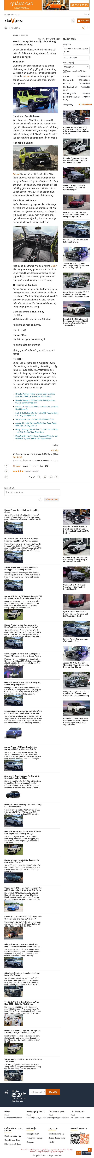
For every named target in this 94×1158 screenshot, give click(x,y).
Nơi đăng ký (68, 62)
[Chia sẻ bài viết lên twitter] (6, 471)
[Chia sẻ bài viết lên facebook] (6, 465)
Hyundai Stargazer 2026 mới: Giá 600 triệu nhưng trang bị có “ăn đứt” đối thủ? (75, 160)
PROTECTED (86, 1153)
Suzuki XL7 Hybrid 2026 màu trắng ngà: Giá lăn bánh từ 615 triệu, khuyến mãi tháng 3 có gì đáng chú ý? (23, 598)
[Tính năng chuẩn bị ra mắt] (47, 5)
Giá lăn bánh (69, 39)
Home (15, 35)
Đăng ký (53, 1092)
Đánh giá (24, 35)
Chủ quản (30, 1142)
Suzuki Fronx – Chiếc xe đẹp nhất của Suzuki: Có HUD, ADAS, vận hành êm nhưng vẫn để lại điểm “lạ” (20, 749)
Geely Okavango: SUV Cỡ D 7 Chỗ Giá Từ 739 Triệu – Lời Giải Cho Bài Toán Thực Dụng (76, 294)
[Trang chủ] (13, 20)
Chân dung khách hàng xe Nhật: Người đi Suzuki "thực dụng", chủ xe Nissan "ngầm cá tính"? (22, 656)
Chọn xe (67, 44)
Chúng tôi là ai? (32, 1134)
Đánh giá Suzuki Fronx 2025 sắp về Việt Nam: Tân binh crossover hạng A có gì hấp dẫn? (22, 946)
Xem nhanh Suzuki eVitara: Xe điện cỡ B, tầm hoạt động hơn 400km (22, 777)
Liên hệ (51, 1142)
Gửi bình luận (52, 499)
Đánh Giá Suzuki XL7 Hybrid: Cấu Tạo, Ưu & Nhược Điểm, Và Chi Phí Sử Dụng (22, 1032)
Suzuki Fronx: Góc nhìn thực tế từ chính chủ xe (34, 419)
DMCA (79, 1153)
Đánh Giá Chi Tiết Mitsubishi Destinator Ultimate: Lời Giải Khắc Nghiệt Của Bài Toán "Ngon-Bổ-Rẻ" (75, 322)
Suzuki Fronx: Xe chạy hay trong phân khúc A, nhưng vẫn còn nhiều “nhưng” (21, 626)
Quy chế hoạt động (12, 1140)
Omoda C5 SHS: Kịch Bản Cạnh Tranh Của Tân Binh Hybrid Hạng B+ (74, 187)
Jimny (54, 266)
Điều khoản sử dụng (12, 1144)
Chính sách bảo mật (12, 1136)
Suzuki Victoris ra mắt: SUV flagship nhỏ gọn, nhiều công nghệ (21, 861)
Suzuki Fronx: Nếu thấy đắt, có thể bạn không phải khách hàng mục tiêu (21, 569)
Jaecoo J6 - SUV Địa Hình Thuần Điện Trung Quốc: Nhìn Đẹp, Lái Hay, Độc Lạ (76, 265)
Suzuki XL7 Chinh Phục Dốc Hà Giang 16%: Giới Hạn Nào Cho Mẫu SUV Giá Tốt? (23, 918)
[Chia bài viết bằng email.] (6, 477)
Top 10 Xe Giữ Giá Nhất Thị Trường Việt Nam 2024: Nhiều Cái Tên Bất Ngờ (21, 1003)
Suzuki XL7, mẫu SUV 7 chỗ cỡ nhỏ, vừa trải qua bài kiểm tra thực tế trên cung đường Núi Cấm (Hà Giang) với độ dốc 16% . (22, 924)
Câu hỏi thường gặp (56, 1134)
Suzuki (26, 76)
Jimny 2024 (44, 466)
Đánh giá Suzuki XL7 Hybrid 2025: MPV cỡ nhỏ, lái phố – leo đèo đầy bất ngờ (22, 832)
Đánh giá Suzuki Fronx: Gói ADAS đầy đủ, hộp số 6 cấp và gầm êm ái (22, 683)
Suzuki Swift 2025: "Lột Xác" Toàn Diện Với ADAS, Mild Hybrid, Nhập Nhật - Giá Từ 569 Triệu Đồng (22, 890)
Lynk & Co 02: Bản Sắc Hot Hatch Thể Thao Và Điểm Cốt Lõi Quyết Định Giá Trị (75, 214)
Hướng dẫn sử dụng (56, 1138)
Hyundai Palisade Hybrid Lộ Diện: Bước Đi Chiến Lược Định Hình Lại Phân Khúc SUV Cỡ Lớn (76, 130)
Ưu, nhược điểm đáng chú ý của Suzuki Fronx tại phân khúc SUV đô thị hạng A (21, 540)
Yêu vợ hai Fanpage (34, 1138)
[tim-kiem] (83, 28)
